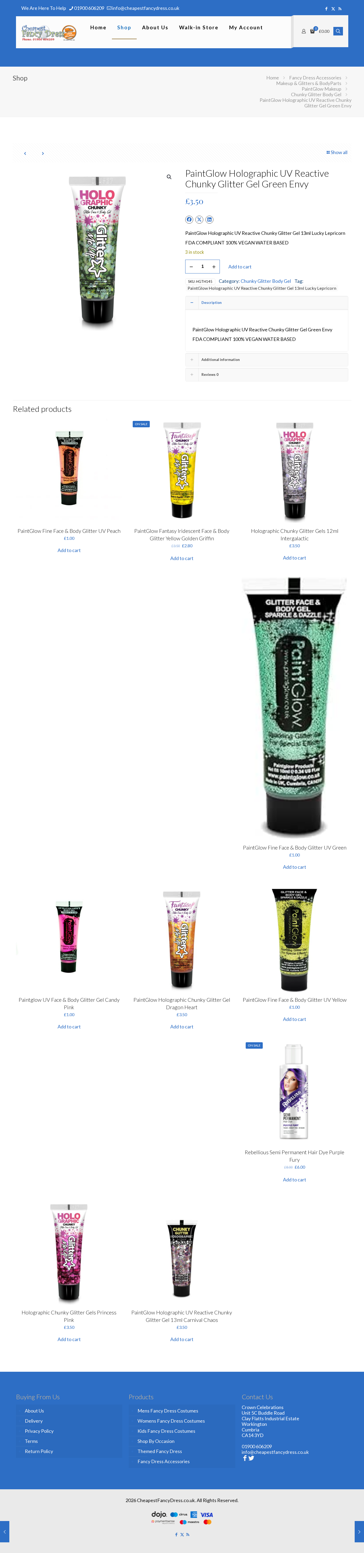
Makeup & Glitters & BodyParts (308, 83)
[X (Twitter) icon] (333, 8)
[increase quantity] (214, 266)
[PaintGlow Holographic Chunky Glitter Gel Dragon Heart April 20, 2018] (359, 1531)
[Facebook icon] (327, 8)
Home (272, 78)
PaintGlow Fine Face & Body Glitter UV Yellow (295, 999)
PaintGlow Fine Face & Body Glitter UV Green (294, 847)
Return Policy (39, 1451)
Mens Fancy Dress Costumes (167, 1411)
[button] (169, 177)
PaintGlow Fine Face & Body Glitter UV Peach (69, 531)
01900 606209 (89, 8)
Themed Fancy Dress (159, 1451)
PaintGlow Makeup (321, 89)
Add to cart (240, 266)
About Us (34, 1411)
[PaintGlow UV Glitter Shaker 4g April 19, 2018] (4, 1531)
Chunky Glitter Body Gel (316, 94)
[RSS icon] (340, 8)
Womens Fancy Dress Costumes (171, 1421)
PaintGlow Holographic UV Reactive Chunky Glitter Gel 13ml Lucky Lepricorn (262, 288)
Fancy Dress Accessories (315, 78)
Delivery (34, 1421)
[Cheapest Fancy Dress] (49, 32)
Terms (31, 1441)
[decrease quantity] (191, 266)
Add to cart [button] (69, 550)
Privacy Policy (39, 1431)
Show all (339, 152)
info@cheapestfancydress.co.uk (145, 8)
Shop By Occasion (156, 1441)
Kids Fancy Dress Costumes (166, 1431)
